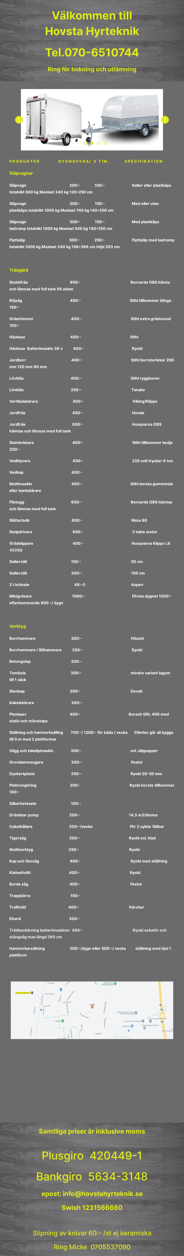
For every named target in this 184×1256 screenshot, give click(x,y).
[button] (165, 120)
